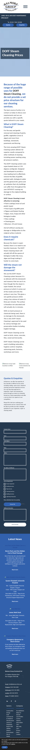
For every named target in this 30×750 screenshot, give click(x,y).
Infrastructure (10, 720)
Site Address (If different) (9, 467)
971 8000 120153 (13, 696)
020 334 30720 (14, 693)
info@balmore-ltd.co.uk (15, 684)
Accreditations (20, 710)
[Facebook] (11, 701)
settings (13, 744)
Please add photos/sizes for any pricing (12, 500)
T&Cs (17, 724)
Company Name (7, 429)
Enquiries (21, 25)
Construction (9, 710)
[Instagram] (15, 701)
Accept (4, 747)
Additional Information (8, 508)
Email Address (7, 441)
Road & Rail (9, 726)
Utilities (8, 728)
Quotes (8, 25)
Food (7, 714)
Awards (18, 714)
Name (5, 435)
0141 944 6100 (15, 22)
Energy (8, 712)
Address (6, 453)
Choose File (12, 504)
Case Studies (19, 716)
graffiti (6, 136)
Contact (18, 734)
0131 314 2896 (15, 690)
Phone (5, 447)
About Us (18, 712)
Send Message (15, 524)
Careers (18, 718)
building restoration (16, 344)
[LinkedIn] (7, 701)
